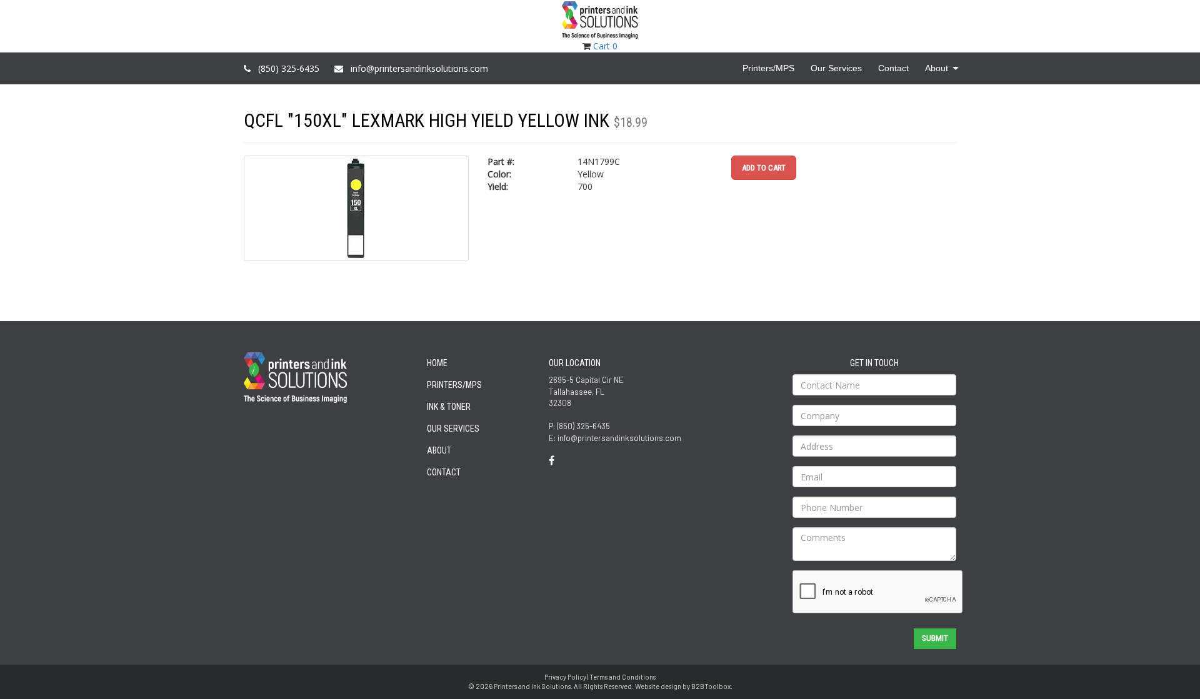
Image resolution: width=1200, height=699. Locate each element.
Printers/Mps (454, 385)
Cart (605, 46)
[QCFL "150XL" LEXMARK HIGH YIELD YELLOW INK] (356, 208)
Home (437, 363)
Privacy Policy (565, 677)
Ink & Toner (449, 407)
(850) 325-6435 (288, 68)
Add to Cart (764, 167)
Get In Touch (874, 363)
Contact (444, 472)
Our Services (453, 429)
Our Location (575, 363)
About (439, 450)
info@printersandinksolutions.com (419, 68)
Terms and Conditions (622, 677)
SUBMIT (935, 638)
